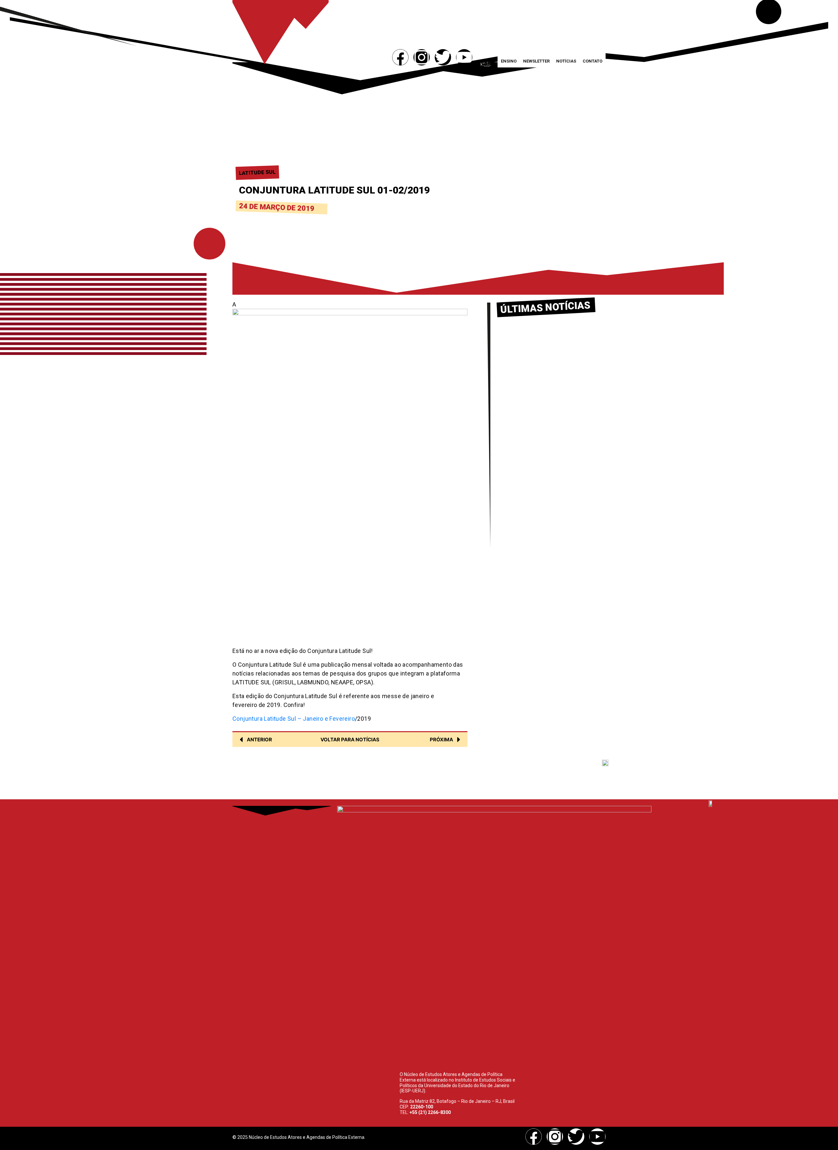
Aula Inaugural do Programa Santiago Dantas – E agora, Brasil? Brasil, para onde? (544, 466)
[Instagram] (421, 57)
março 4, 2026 (515, 480)
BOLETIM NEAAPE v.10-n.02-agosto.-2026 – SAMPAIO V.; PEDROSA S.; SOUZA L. (545, 337)
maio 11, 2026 (515, 412)
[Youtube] (464, 57)
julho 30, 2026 (514, 351)
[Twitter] (443, 57)
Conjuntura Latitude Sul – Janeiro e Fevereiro (293, 718)
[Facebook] (400, 57)
